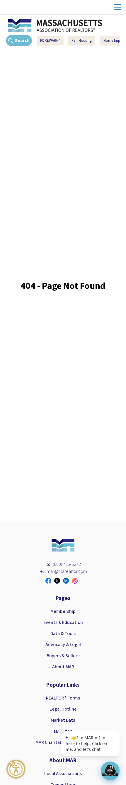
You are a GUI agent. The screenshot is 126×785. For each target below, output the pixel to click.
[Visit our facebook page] (49, 581)
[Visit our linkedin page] (67, 581)
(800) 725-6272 (67, 564)
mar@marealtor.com (67, 571)
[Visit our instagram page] (76, 581)
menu (117, 7)
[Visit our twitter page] (58, 581)
